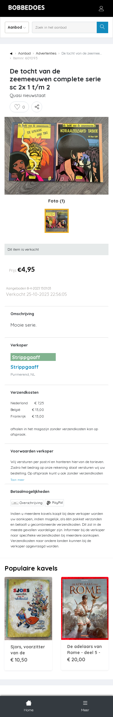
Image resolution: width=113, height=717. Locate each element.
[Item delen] (36, 107)
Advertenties (46, 53)
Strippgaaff (25, 367)
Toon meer (17, 479)
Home (28, 710)
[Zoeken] (102, 27)
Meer (85, 710)
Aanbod (24, 53)
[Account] (101, 8)
